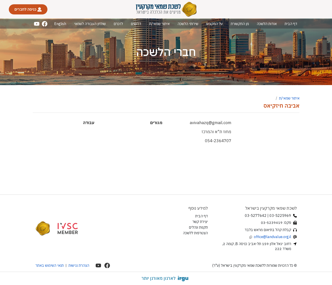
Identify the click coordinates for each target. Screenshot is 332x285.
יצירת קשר (200, 221)
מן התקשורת (240, 23)
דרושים (136, 23)
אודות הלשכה (267, 23)
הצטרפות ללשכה (195, 233)
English (60, 23)
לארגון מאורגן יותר (158, 278)
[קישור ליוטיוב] (37, 24)
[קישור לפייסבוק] (44, 24)
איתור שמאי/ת (159, 23)
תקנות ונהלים (198, 227)
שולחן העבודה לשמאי (90, 23)
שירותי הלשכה (188, 23)
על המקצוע (214, 23)
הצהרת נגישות (78, 265)
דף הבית (291, 23)
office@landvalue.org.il (272, 236)
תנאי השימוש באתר (49, 265)
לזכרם (118, 23)
